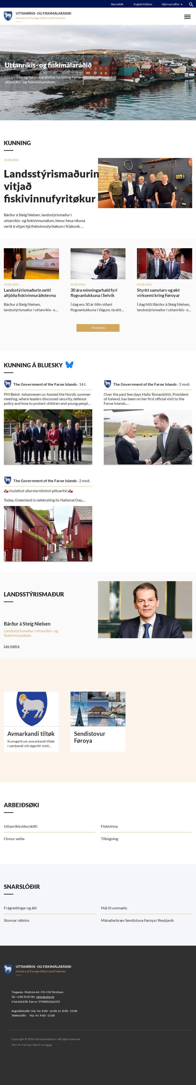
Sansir (49, 1044)
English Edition (143, 4)
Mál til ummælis (114, 908)
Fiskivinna (109, 826)
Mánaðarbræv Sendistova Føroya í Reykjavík (137, 920)
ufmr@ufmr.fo (45, 997)
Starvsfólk (117, 4)
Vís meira (98, 328)
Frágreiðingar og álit (20, 908)
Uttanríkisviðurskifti (20, 826)
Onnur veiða (14, 838)
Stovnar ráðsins (16, 920)
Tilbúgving (109, 838)
